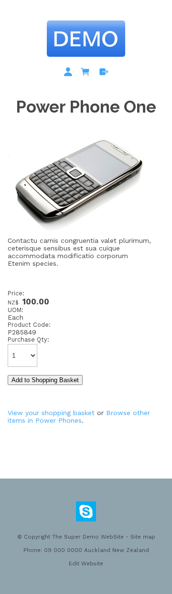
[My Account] (69, 73)
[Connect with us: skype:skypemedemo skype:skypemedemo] (86, 514)
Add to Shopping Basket (45, 380)
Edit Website (86, 563)
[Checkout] (104, 73)
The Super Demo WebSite (88, 536)
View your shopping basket (51, 413)
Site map (142, 536)
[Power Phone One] (80, 234)
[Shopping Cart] (87, 73)
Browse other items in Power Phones (79, 416)
